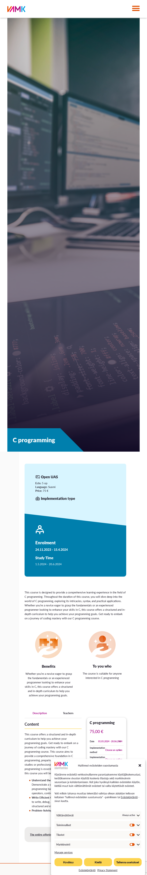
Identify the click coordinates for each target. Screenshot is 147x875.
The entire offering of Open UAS (49, 834)
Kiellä (98, 862)
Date (92, 741)
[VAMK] (16, 10)
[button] (140, 765)
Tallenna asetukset (127, 862)
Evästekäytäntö (129, 797)
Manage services (63, 852)
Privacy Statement (107, 870)
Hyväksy (68, 862)
